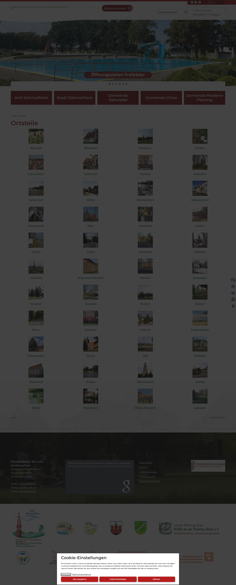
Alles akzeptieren (79, 579)
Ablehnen (156, 579)
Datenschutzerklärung (81, 574)
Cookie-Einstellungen (118, 579)
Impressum (66, 574)
